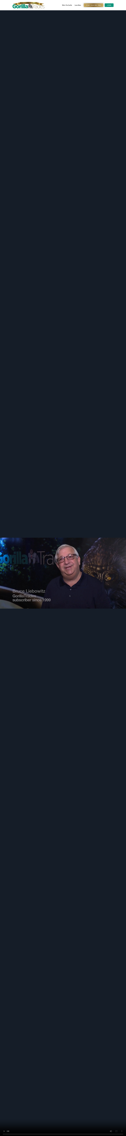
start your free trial (93, 5)
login (109, 5)
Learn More (78, 5)
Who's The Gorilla (67, 5)
